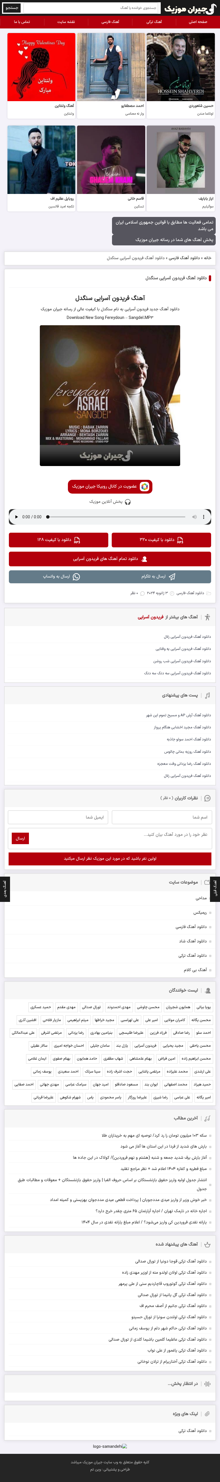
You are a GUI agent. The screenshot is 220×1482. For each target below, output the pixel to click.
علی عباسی (182, 1097)
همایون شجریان (178, 1007)
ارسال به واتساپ (56, 576)
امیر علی (151, 1020)
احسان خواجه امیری (69, 1046)
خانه (207, 258)
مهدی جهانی (49, 1085)
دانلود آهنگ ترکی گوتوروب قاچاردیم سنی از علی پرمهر (163, 1284)
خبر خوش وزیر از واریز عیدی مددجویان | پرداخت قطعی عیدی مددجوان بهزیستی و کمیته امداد (128, 1200)
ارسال (20, 839)
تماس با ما (22, 22)
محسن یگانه (201, 1020)
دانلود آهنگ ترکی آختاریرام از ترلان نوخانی (172, 1362)
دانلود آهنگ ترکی (192, 956)
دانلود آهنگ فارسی (184, 258)
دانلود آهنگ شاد (193, 941)
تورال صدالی (91, 1007)
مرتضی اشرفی (51, 1033)
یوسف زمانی (42, 1072)
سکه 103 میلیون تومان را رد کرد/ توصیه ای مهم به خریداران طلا (154, 1136)
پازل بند (122, 1046)
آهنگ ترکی (154, 22)
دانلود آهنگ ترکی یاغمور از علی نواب (177, 1351)
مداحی (201, 898)
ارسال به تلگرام (154, 576)
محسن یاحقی (200, 1046)
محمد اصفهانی (175, 1085)
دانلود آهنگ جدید (164, 309)
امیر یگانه (204, 1097)
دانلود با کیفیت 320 (157, 540)
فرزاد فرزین (158, 1033)
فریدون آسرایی (145, 1046)
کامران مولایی (174, 1020)
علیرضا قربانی (44, 1097)
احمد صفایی (24, 1085)
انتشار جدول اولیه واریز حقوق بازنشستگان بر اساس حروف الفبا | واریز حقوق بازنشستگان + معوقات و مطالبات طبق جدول (112, 1184)
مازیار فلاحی (52, 1020)
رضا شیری (160, 1097)
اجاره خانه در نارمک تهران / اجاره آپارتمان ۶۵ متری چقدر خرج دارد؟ (151, 1211)
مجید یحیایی (173, 1046)
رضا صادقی (181, 1033)
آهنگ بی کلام (195, 970)
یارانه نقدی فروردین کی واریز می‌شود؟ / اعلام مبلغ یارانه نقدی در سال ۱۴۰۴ (144, 1222)
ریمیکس (200, 913)
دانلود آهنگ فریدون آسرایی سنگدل (176, 278)
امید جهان (101, 1085)
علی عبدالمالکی (23, 1033)
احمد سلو (203, 1033)
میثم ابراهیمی (78, 1020)
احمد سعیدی (68, 1072)
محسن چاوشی (148, 1007)
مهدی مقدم (66, 1007)
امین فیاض (166, 1059)
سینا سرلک (93, 1072)
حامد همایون (87, 1059)
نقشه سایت (66, 22)
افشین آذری (27, 1020)
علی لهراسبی (130, 1020)
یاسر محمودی (110, 1097)
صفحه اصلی (198, 22)
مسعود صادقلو (126, 1085)
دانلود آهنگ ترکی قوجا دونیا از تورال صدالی (171, 1261)
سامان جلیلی (100, 1046)
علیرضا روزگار (137, 1097)
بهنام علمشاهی (140, 1059)
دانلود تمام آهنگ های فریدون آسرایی (105, 559)
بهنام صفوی (61, 1059)
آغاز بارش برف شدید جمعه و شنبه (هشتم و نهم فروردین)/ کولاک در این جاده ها (140, 1158)
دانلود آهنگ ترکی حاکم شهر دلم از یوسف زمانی (168, 1328)
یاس (90, 1097)
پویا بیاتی (204, 1007)
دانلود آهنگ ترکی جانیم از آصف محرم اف (173, 1306)
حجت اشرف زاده (119, 1072)
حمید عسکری (40, 1007)
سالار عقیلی (39, 1046)
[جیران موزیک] (191, 8)
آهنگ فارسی (110, 22)
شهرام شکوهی (70, 1097)
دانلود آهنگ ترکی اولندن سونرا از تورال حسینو (169, 1317)
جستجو (12, 8)
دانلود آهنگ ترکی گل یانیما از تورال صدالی (172, 1295)
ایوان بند (151, 1085)
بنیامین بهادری (101, 1033)
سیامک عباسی (76, 1085)
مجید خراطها (104, 1020)
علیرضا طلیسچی (131, 1033)
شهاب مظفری (113, 1059)
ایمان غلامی (37, 1059)
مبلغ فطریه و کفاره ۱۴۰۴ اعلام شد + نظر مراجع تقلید (164, 1169)
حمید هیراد (202, 1085)
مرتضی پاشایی (149, 1072)
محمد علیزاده (177, 1072)
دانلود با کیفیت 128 (54, 540)
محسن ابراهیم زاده (196, 1059)
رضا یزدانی (76, 1033)
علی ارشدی (202, 1072)
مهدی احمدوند (119, 1007)
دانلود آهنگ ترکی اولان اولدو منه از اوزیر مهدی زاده (164, 1273)
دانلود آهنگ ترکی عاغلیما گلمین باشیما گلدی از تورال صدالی (158, 1340)
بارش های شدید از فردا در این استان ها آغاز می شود (163, 1147)
